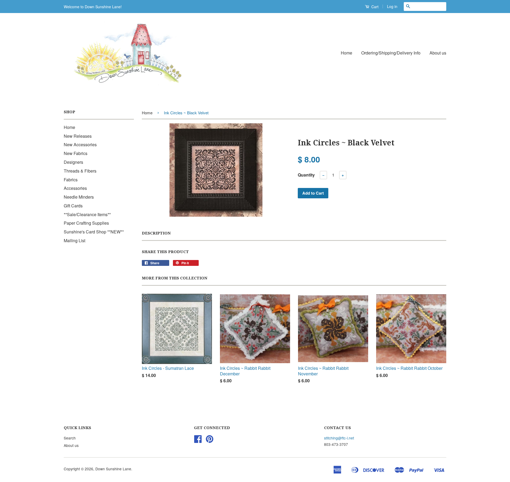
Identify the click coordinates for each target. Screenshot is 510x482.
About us (438, 53)
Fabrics (71, 180)
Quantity (306, 175)
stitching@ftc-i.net (339, 438)
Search (70, 438)
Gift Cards (73, 206)
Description (156, 233)
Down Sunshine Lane (113, 468)
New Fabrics (75, 153)
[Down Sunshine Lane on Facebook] (198, 440)
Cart (374, 6)
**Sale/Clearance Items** (87, 214)
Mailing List (74, 240)
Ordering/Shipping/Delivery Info (390, 53)
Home (346, 53)
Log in (392, 6)
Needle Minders (79, 197)
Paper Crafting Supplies (86, 223)
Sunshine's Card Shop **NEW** (94, 232)
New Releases (78, 136)
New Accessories (80, 144)
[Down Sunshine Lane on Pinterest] (210, 440)
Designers (73, 162)
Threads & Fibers (80, 171)
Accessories (75, 188)
